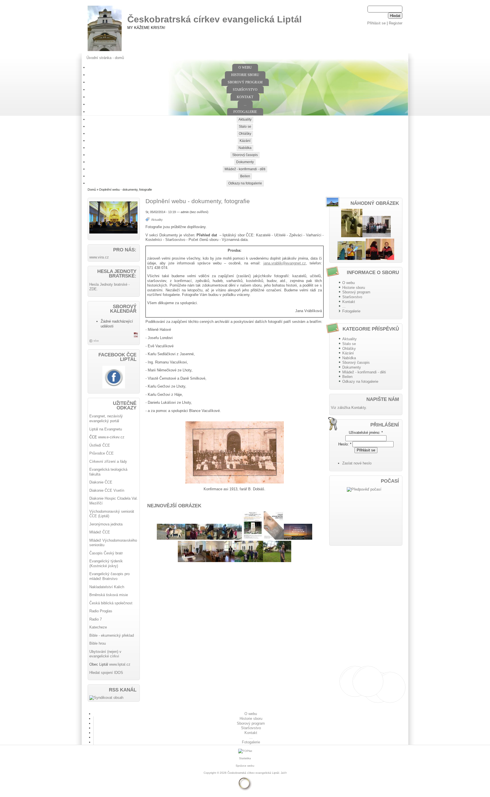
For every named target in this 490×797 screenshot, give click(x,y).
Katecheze (98, 627)
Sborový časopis (245, 155)
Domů (92, 189)
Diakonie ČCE (100, 482)
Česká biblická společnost (110, 603)
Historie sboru (245, 75)
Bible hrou (97, 643)
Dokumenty (245, 162)
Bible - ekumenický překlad (111, 635)
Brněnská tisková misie (108, 595)
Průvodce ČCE (101, 453)
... (245, 104)
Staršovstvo (245, 90)
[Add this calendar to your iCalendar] (136, 336)
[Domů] (104, 51)
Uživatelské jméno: (366, 432)
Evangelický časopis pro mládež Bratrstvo (109, 576)
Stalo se (245, 127)
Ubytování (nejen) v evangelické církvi (105, 654)
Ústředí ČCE (99, 445)
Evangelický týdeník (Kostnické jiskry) (106, 563)
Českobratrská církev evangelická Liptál (214, 19)
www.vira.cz (99, 257)
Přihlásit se (376, 23)
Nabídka (245, 148)
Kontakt (245, 97)
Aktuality (245, 119)
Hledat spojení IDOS (106, 672)
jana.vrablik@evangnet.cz (284, 263)
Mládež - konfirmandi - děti (245, 169)
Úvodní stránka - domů (105, 58)
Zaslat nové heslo (356, 463)
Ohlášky (245, 134)
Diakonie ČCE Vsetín (106, 490)
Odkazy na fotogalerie (245, 183)
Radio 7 (95, 619)
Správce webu (245, 765)
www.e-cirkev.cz (111, 437)
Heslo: (344, 444)
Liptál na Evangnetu (105, 429)
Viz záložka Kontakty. (349, 407)
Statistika (245, 758)
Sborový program (245, 82)
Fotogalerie (245, 112)
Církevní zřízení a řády (108, 461)
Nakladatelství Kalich (106, 587)
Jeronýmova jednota (105, 524)
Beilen (245, 176)
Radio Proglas (100, 611)
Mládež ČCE (99, 532)
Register (395, 23)
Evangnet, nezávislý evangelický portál (106, 418)
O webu (245, 68)
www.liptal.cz (119, 664)
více (96, 340)
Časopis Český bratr (106, 553)
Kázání (245, 141)
